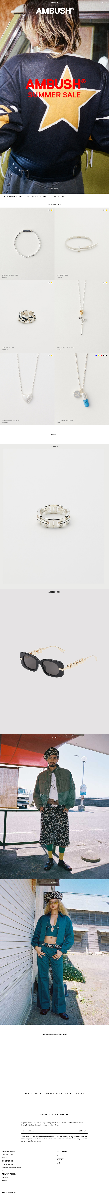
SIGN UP (82, 1131)
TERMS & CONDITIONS (11, 1167)
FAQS (4, 1181)
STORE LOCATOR (9, 1164)
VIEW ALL (54, 434)
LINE (58, 1163)
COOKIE (5, 1177)
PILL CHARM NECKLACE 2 (66, 420)
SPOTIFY (60, 1159)
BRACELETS (24, 196)
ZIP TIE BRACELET (63, 275)
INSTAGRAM (62, 1151)
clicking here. (35, 1141)
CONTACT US (7, 1161)
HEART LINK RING (8, 348)
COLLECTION (7, 1154)
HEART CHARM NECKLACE (11, 420)
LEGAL (4, 1171)
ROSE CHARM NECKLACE (65, 348)
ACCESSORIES (55, 592)
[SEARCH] (54, 3)
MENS (54, 737)
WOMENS (54, 882)
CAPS (63, 196)
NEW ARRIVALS (10, 196)
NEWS (4, 1158)
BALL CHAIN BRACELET (10, 275)
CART (104, 3)
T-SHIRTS (55, 196)
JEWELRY (54, 447)
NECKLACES (36, 196)
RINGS (46, 196)
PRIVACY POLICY (9, 1174)
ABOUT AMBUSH (9, 1151)
